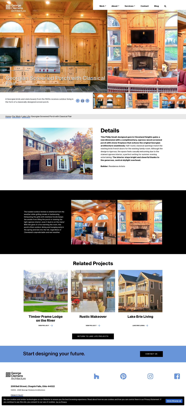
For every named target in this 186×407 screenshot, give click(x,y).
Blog (156, 6)
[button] (109, 101)
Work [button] (101, 6)
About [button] (115, 6)
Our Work (16, 117)
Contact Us (151, 354)
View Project (43, 325)
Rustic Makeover (93, 316)
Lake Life (26, 117)
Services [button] (129, 6)
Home (8, 117)
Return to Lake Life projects (93, 336)
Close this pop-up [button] (174, 401)
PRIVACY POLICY (17, 395)
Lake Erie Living (140, 316)
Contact (145, 6)
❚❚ (82, 101)
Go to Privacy (61, 402)
